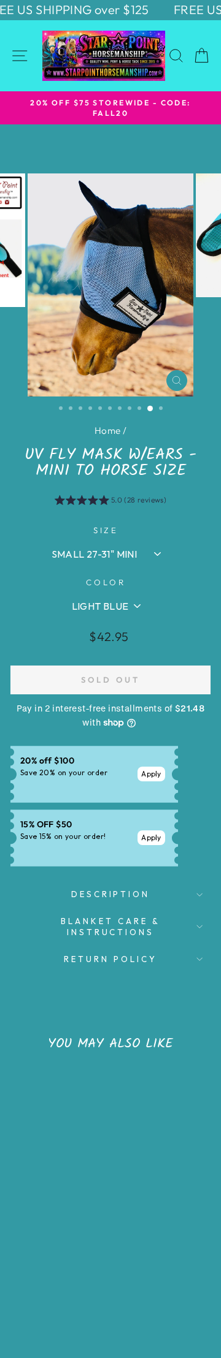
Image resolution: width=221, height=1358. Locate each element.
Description (110, 894)
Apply (151, 773)
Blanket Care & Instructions (110, 927)
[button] (111, 502)
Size (106, 530)
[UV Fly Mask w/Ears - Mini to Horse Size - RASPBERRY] (41, 1286)
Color (106, 582)
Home (108, 430)
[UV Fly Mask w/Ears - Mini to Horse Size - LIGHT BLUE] (69, 1286)
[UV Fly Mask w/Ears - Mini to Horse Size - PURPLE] (55, 1286)
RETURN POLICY (110, 959)
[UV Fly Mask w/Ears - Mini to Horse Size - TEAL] (27, 1286)
